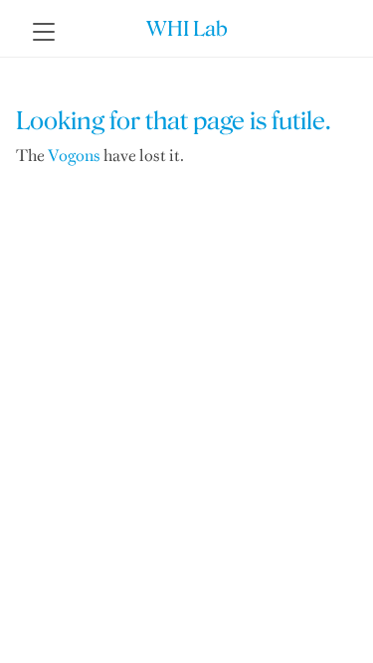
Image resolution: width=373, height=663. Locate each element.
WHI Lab (187, 28)
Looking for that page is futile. (173, 120)
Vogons (74, 155)
